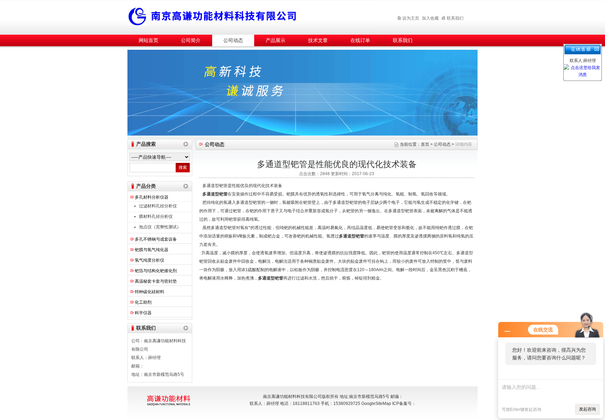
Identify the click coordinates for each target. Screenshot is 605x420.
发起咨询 (587, 409)
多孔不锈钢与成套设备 (156, 239)
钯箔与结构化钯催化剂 (156, 270)
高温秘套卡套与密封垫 (156, 281)
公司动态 (233, 40)
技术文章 (318, 40)
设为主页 (410, 18)
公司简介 (191, 40)
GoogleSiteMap (376, 403)
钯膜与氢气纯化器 (151, 249)
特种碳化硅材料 (149, 291)
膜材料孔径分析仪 (156, 216)
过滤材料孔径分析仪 (158, 206)
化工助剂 (143, 302)
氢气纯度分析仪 (149, 260)
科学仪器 (143, 312)
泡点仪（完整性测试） (160, 227)
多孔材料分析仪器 (151, 197)
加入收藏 (430, 18)
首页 (425, 144)
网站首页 (148, 40)
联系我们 (455, 18)
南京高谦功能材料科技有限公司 (250, 16)
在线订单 (360, 40)
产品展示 (275, 40)
